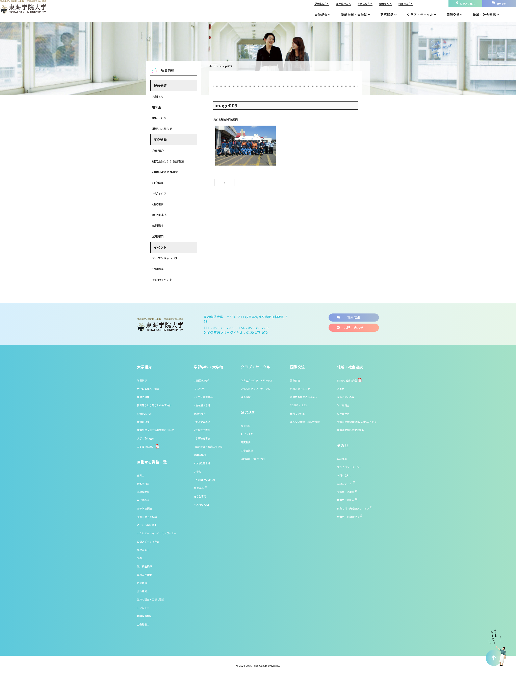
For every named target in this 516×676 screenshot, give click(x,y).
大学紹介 (144, 366)
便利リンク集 (297, 413)
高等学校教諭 (144, 508)
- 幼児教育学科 (202, 463)
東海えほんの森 (345, 397)
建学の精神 (143, 397)
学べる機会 (343, 405)
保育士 (141, 475)
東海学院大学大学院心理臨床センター (358, 421)
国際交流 (297, 366)
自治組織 (246, 397)
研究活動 (160, 139)
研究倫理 (158, 183)
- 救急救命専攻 (202, 430)
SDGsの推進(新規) (347, 380)
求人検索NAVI (201, 504)
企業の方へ (385, 3)
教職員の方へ (405, 3)
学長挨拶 (142, 380)
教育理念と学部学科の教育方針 (154, 405)
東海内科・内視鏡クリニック (353, 508)
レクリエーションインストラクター (157, 533)
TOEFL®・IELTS (298, 405)
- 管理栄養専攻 (202, 421)
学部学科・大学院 (209, 366)
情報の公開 (143, 421)
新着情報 (160, 85)
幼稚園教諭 (143, 483)
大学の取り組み (145, 438)
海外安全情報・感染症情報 (305, 421)
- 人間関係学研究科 (204, 479)
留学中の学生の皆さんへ (303, 397)
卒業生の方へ (365, 3)
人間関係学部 (201, 380)
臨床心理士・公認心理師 (150, 599)
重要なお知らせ (162, 129)
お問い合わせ (344, 475)
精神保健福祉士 (145, 616)
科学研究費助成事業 (165, 172)
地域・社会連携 (350, 366)
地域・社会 (159, 118)
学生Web (199, 488)
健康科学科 (200, 413)
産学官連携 (159, 215)
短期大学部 (200, 455)
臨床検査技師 (144, 566)
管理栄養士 (143, 549)
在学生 (156, 107)
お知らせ (158, 96)
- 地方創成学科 (202, 405)
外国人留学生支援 (300, 388)
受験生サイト (344, 483)
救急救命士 (143, 583)
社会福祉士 (143, 607)
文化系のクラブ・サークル (255, 388)
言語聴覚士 (143, 591)
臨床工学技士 (144, 574)
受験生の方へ (321, 3)
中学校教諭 (143, 500)
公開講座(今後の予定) (253, 458)
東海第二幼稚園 (345, 500)
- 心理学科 (199, 388)
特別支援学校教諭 (147, 516)
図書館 (340, 388)
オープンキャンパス (165, 258)
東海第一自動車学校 (348, 516)
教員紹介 (158, 151)
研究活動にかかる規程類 (168, 161)
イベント (160, 247)
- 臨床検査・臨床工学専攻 (208, 446)
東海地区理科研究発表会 (350, 430)
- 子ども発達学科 (203, 397)
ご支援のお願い (145, 446)
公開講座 (158, 225)
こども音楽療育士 (147, 525)
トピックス (159, 193)
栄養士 (141, 558)
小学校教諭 (143, 492)
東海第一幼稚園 (345, 492)
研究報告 (158, 204)
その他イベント (162, 280)
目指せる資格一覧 (152, 461)
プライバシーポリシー (349, 467)
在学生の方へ (343, 3)
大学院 (197, 471)
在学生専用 (200, 496)
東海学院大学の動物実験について (155, 430)
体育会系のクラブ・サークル (257, 380)
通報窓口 (158, 236)
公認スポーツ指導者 (148, 541)
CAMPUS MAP (144, 413)
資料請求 (342, 458)
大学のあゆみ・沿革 (148, 388)
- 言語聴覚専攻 (202, 438)
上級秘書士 (143, 624)
